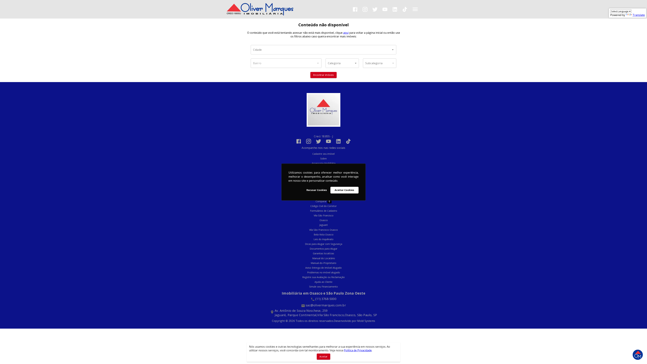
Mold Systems (366, 321)
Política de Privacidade (358, 350)
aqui (346, 33)
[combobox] (323, 49)
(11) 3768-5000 (325, 299)
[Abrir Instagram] (365, 9)
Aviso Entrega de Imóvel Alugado (323, 267)
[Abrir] (392, 49)
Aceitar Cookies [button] (344, 190)
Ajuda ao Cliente (323, 281)
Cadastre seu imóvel (323, 153)
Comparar (323, 201)
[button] (342, 63)
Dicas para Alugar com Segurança (323, 244)
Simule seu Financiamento (323, 286)
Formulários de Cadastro (323, 210)
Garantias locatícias (323, 253)
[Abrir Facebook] (355, 9)
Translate (639, 15)
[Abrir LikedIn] (395, 9)
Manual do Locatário (323, 258)
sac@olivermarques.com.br (326, 305)
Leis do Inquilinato (323, 239)
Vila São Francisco (323, 215)
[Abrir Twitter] (375, 9)
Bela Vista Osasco (323, 234)
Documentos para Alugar (323, 248)
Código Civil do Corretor (323, 206)
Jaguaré (323, 224)
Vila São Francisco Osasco (323, 229)
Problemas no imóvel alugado (323, 272)
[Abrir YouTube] (385, 9)
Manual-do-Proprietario (323, 263)
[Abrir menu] (415, 9)
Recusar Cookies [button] (316, 190)
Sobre (323, 158)
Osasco (323, 220)
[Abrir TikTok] (405, 9)
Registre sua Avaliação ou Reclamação (323, 277)
